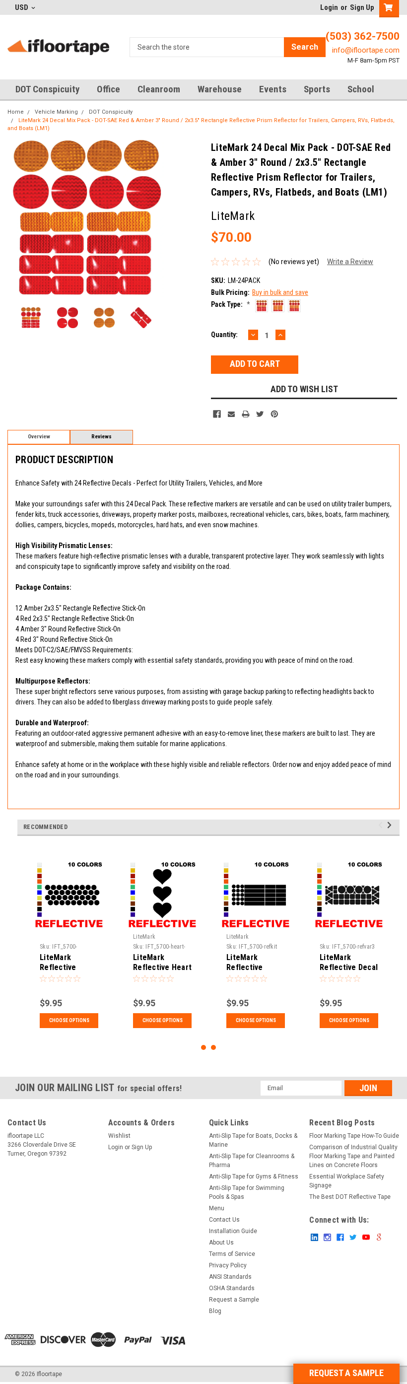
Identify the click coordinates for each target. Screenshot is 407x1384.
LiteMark (144, 936)
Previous (17, 218)
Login (329, 7)
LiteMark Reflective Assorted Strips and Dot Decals (254, 972)
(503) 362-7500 (363, 36)
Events (272, 89)
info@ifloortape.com (366, 50)
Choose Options (69, 1020)
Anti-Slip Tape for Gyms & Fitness (253, 1176)
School (360, 89)
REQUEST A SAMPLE (346, 1373)
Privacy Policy (228, 1265)
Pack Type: (230, 304)
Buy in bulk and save (280, 292)
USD (22, 7)
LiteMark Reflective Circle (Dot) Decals (60, 972)
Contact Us (224, 1219)
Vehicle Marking (56, 112)
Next (154, 218)
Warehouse (220, 89)
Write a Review (350, 262)
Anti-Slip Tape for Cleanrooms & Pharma (251, 1161)
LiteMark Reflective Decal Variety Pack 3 (349, 967)
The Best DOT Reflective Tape (350, 1196)
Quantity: (224, 335)
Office (108, 89)
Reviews (101, 436)
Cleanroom (158, 89)
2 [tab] (213, 1047)
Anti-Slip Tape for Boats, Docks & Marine (253, 1140)
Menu (216, 1208)
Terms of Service (232, 1253)
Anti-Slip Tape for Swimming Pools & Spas (246, 1192)
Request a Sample (234, 1299)
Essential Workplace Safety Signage (346, 1181)
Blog (215, 1311)
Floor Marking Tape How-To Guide (354, 1135)
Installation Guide (233, 1231)
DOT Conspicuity (47, 89)
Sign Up (362, 7)
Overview (39, 436)
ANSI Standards (230, 1276)
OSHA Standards (232, 1288)
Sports (317, 89)
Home (15, 112)
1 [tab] (203, 1047)
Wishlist (119, 1135)
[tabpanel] (69, 944)
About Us (221, 1242)
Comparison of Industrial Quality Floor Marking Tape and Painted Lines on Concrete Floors (353, 1156)
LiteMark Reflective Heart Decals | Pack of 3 (162, 972)
